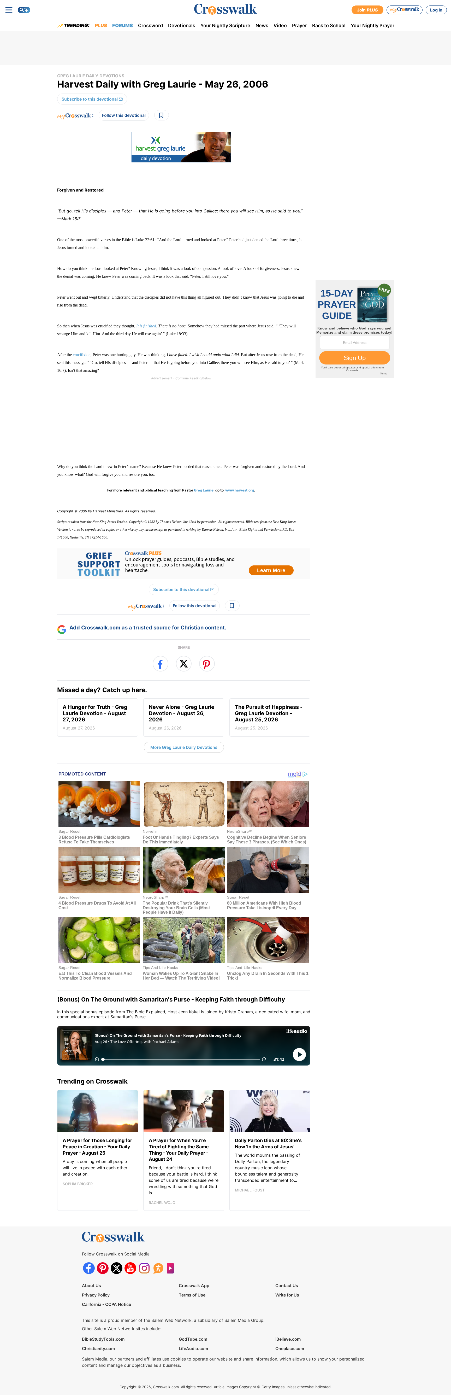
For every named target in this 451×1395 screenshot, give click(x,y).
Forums (122, 25)
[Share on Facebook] (160, 664)
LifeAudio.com (193, 1348)
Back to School (329, 25)
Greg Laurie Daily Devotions (90, 75)
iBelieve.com (288, 1339)
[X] (116, 1268)
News (262, 25)
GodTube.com (193, 1339)
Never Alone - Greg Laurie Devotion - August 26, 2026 (181, 717)
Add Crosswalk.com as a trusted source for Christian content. (147, 627)
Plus (101, 25)
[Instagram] (144, 1268)
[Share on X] (184, 664)
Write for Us (287, 1295)
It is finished (146, 326)
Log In (436, 10)
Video (280, 25)
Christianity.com (98, 1348)
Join (367, 10)
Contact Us (286, 1285)
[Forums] (158, 1268)
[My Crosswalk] (405, 9)
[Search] (24, 10)
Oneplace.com (289, 1348)
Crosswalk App (194, 1285)
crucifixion (82, 354)
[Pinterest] (103, 1268)
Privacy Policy (96, 1295)
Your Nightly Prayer (372, 25)
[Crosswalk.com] (225, 9)
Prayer (299, 25)
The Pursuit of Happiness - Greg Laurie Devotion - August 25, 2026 (268, 717)
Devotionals (181, 25)
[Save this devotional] (161, 115)
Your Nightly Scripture (225, 25)
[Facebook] (89, 1268)
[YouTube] (130, 1268)
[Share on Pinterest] (207, 664)
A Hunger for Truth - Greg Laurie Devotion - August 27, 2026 (95, 717)
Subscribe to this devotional (90, 99)
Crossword (150, 25)
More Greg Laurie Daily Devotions (183, 747)
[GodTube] (172, 1268)
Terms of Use (192, 1295)
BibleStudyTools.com (103, 1339)
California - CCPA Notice (106, 1304)
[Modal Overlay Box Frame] (183, 563)
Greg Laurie (203, 490)
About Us (91, 1285)
